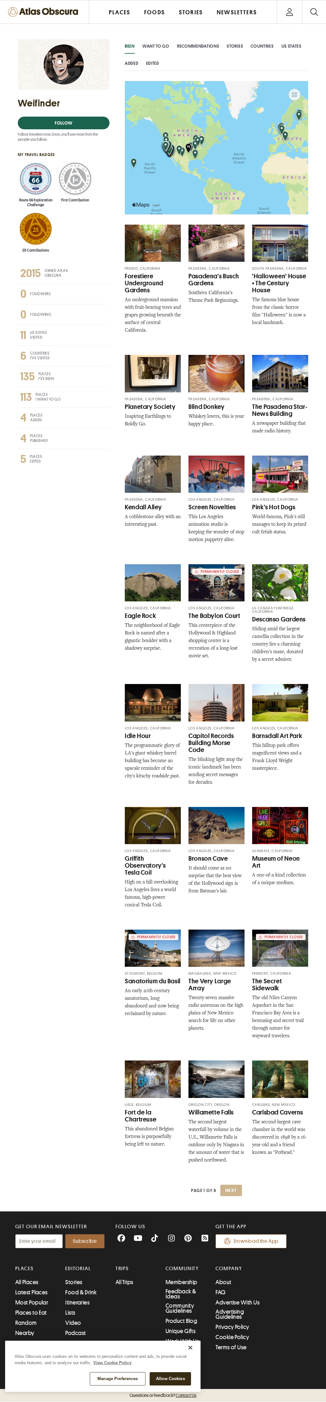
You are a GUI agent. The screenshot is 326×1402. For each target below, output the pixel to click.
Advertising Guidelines (230, 1314)
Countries (262, 46)
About (223, 1282)
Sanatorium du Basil (153, 981)
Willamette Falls (211, 1112)
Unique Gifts (180, 1331)
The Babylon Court (214, 616)
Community (182, 1268)
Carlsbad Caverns (277, 1112)
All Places (27, 1282)
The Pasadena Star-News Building (279, 410)
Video (73, 1322)
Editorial (78, 1268)
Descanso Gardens (279, 619)
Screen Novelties (212, 507)
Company (229, 1268)
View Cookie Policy (112, 1362)
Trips (122, 1268)
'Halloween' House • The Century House (279, 283)
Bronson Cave (208, 858)
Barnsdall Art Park (277, 736)
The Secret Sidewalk (267, 985)
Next (231, 1190)
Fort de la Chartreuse (140, 1116)
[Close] (190, 1348)
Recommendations (198, 46)
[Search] (314, 12)
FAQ (220, 1292)
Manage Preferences (117, 1378)
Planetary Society (150, 406)
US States (291, 46)
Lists (70, 1312)
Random (26, 1322)
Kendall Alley (143, 507)
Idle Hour (138, 736)
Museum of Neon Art (276, 862)
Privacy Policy (232, 1327)
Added (131, 63)
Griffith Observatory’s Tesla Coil (145, 865)
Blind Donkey (206, 406)
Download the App (256, 1241)
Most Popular (31, 1302)
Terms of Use (231, 1347)
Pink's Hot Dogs (273, 507)
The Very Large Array (209, 985)
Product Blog (181, 1321)
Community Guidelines (180, 1308)
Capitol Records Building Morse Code (211, 743)
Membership (181, 1282)
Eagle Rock (140, 616)
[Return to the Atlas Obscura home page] (44, 12)
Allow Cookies (170, 1378)
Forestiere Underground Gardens (144, 283)
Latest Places (31, 1292)
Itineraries (77, 1302)
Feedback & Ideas (181, 1294)
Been (130, 46)
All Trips (124, 1282)
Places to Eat (31, 1312)
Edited (152, 63)
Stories (235, 46)
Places (24, 1268)
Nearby (24, 1333)
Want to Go (155, 46)
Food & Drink (80, 1292)
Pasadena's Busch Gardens (213, 280)
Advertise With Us (237, 1302)
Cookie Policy (232, 1337)
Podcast (75, 1333)
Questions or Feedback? (163, 1395)
